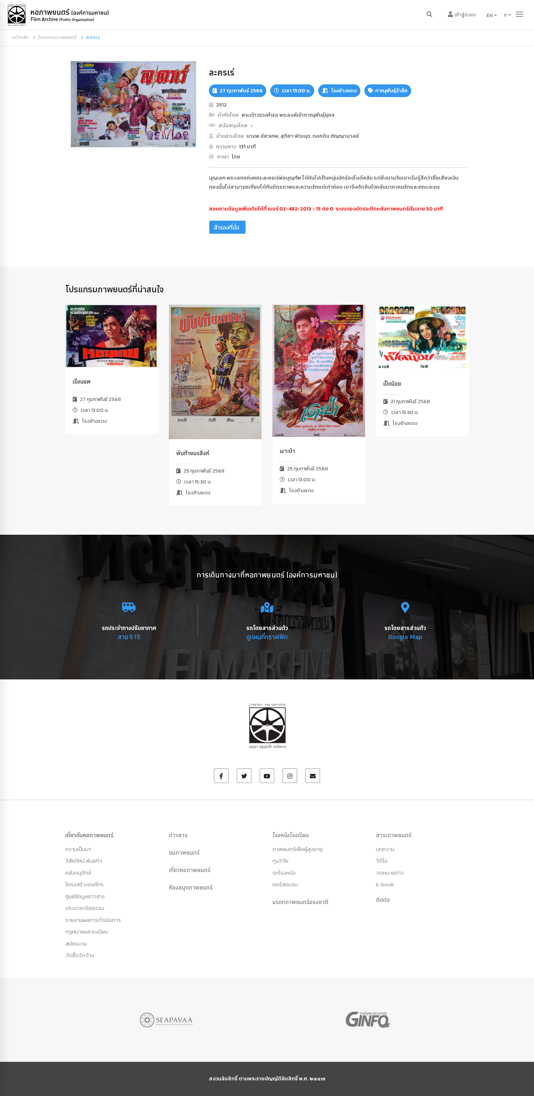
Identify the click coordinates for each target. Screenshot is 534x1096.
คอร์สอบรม (285, 884)
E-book (385, 884)
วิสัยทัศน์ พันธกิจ (83, 860)
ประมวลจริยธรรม (84, 908)
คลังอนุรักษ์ (78, 872)
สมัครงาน (76, 943)
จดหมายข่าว (390, 872)
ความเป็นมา (78, 849)
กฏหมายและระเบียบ (86, 931)
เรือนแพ (82, 381)
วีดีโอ (382, 860)
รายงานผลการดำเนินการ (93, 920)
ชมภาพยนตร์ (184, 852)
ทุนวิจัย (280, 860)
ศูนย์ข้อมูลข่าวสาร (85, 896)
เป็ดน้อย (392, 383)
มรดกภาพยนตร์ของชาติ (300, 902)
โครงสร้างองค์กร (84, 884)
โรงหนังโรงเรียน (290, 835)
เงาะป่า (287, 450)
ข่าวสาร (178, 835)
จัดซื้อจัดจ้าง (79, 955)
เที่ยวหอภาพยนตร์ (189, 870)
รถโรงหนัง (284, 872)
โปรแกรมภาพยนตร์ (57, 37)
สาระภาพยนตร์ (393, 835)
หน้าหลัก (20, 37)
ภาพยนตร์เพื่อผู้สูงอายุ (297, 849)
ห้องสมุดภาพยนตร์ (191, 887)
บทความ (385, 849)
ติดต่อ (383, 899)
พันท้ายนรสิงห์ (192, 453)
